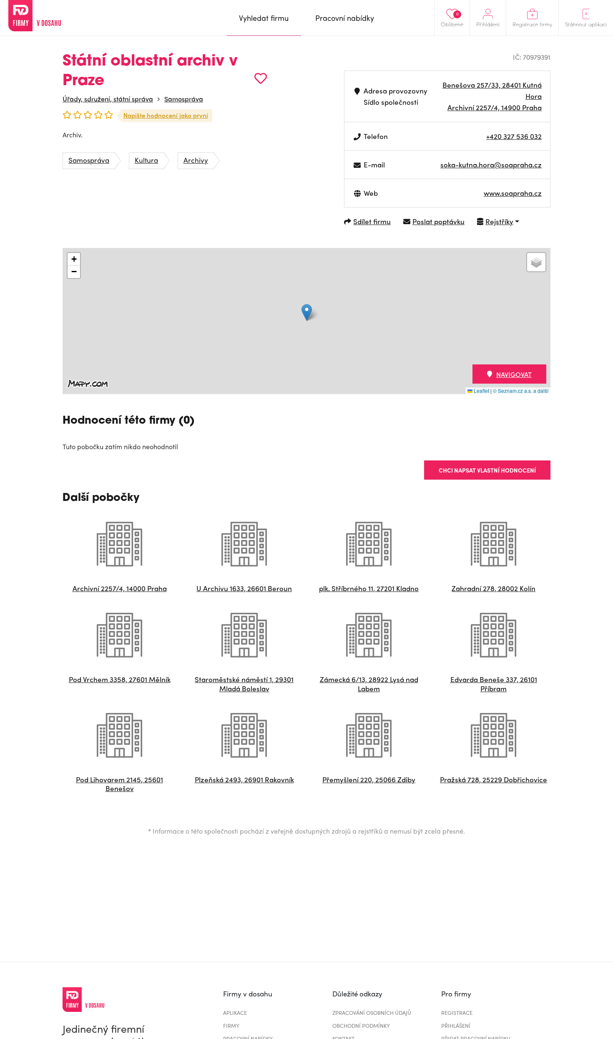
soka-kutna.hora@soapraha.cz (491, 164)
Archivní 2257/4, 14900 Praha (494, 107)
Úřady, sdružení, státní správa (108, 99)
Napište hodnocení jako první (165, 115)
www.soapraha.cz (513, 193)
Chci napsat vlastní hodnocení (487, 470)
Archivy (195, 160)
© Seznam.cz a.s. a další (520, 390)
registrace (456, 1012)
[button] (306, 312)
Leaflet (480, 390)
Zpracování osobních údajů (371, 1012)
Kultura (146, 160)
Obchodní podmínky (361, 1025)
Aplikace (235, 1012)
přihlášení (455, 1025)
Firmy (231, 1025)
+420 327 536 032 (514, 136)
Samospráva (183, 99)
